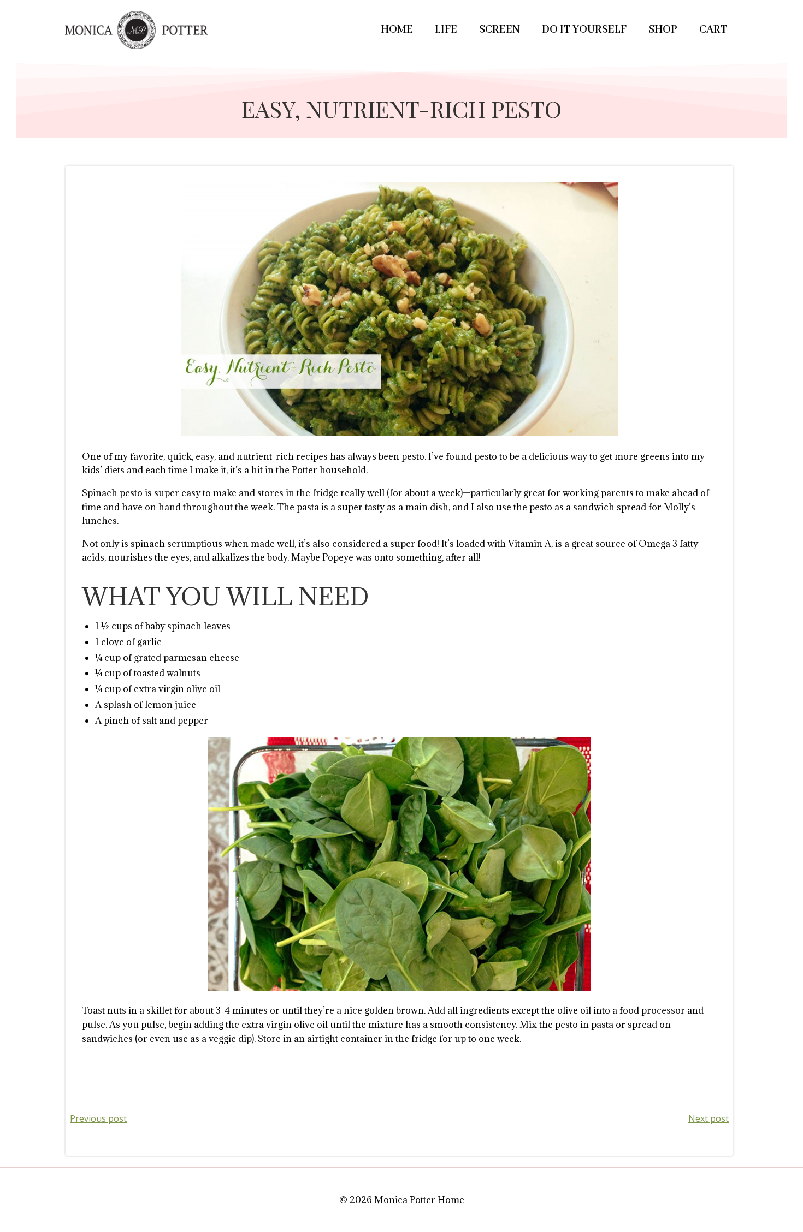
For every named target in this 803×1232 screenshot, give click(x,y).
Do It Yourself (584, 30)
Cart (713, 30)
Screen (499, 30)
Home (397, 30)
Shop (662, 30)
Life (446, 30)
